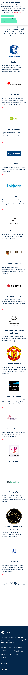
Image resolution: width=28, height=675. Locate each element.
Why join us (4, 650)
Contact (16, 654)
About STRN (4, 657)
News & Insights (6, 647)
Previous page (4, 583)
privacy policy (17, 12)
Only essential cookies (9, 22)
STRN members (18, 647)
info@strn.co (4, 666)
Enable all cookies (7, 16)
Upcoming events (6, 654)
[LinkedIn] (6, 669)
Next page (14, 587)
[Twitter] (2, 669)
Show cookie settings (8, 19)
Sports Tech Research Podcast (19, 651)
